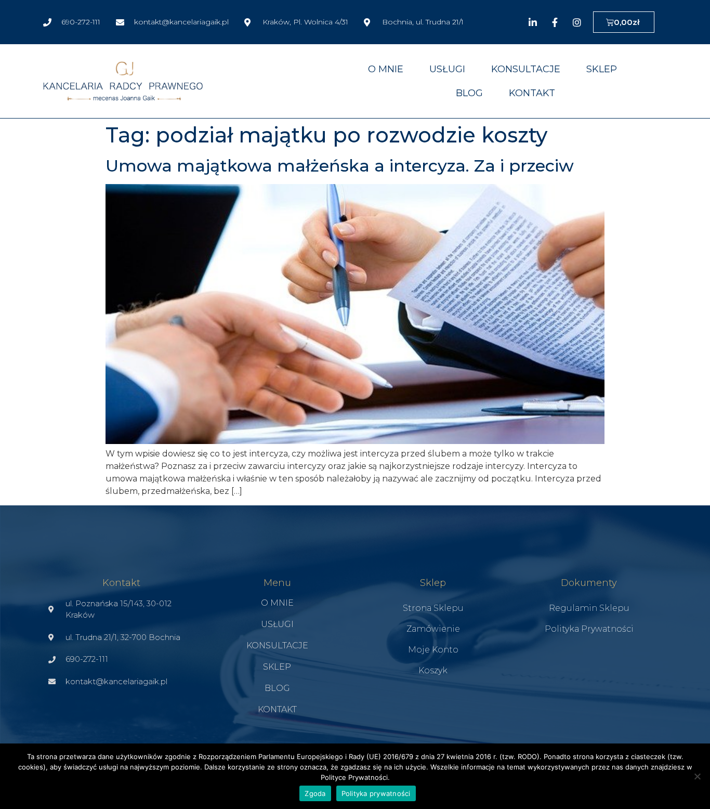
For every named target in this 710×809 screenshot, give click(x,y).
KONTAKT (532, 93)
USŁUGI (447, 69)
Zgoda (315, 793)
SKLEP (601, 69)
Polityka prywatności (589, 629)
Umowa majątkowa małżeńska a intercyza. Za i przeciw (340, 165)
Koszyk (433, 670)
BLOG (469, 93)
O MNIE (385, 69)
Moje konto (433, 650)
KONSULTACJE (525, 69)
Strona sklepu (433, 608)
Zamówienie (433, 629)
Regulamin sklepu (589, 608)
